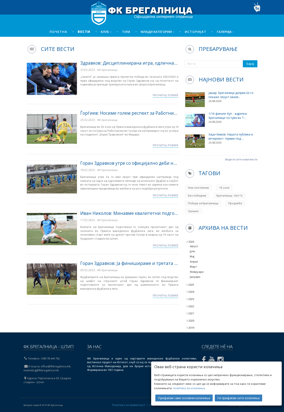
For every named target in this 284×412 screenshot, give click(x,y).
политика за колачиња (189, 388)
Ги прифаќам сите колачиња (238, 398)
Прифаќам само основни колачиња (184, 398)
